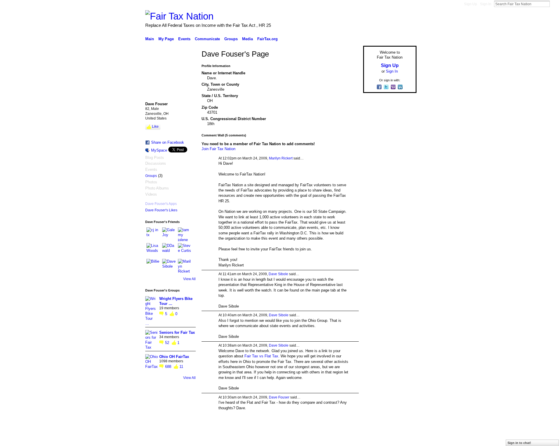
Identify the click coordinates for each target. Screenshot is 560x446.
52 (167, 342)
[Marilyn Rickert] (185, 266)
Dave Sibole (278, 274)
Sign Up (470, 4)
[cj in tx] (153, 234)
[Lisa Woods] (153, 250)
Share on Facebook (167, 142)
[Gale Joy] (169, 234)
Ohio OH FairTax (174, 356)
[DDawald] (169, 250)
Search (554, 3)
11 (181, 366)
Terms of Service (403, 439)
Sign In (485, 4)
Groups (151, 176)
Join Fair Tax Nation (218, 149)
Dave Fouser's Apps (161, 204)
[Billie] (153, 266)
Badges (350, 439)
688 (168, 366)
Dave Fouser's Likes (161, 210)
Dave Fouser (279, 397)
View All (189, 279)
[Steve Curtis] (185, 250)
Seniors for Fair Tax (177, 332)
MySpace (159, 150)
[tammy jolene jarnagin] (185, 234)
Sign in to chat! (519, 443)
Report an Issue (373, 439)
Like (155, 126)
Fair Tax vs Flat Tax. (261, 356)
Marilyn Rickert (281, 158)
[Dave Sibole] (169, 266)
